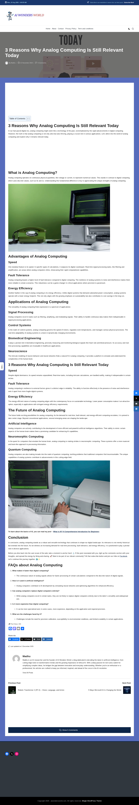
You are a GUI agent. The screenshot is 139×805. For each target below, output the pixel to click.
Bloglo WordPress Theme (92, 801)
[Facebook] (136, 393)
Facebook (123, 556)
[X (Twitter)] (136, 398)
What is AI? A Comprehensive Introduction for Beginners (76, 532)
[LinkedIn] (136, 409)
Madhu (27, 656)
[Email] (136, 403)
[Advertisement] (69, 101)
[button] (28, 673)
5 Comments (42, 63)
